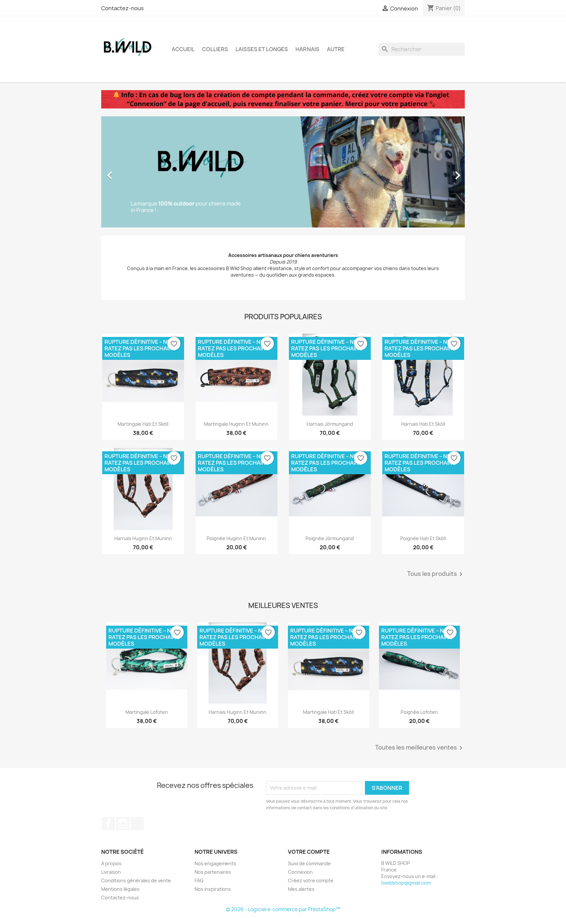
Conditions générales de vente (136, 880)
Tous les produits (436, 574)
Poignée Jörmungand (330, 538)
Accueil (183, 49)
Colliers (215, 49)
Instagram (122, 823)
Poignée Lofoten (419, 712)
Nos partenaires (213, 872)
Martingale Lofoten (146, 712)
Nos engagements (215, 863)
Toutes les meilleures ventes (420, 748)
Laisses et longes (262, 49)
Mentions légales (120, 889)
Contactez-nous (122, 8)
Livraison (111, 872)
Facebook (108, 823)
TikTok (137, 823)
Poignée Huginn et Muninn (236, 538)
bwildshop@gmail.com (406, 883)
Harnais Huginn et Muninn (143, 538)
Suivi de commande (309, 863)
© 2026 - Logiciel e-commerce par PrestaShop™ (283, 909)
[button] (128, 172)
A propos (111, 863)
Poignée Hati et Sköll (423, 538)
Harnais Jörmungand (330, 424)
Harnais (307, 49)
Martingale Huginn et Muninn (236, 424)
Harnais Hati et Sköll (423, 424)
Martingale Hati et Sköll (143, 424)
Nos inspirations (213, 889)
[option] (283, 172)
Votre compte (309, 851)
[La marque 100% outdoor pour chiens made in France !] (283, 171)
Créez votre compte (310, 880)
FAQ (199, 880)
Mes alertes (301, 889)
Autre (336, 49)
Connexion (300, 872)
